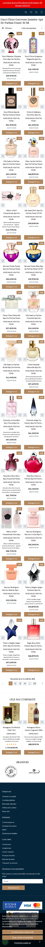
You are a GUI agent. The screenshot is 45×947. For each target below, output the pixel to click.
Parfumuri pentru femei (11, 64)
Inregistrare (6, 848)
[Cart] (36, 12)
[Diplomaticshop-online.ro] (5, 12)
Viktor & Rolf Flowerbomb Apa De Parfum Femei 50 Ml (11, 211)
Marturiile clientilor (9, 804)
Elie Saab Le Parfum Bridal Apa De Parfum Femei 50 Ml (11, 366)
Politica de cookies (24, 921)
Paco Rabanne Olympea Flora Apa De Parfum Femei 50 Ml (11, 57)
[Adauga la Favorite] (20, 51)
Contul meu (6, 844)
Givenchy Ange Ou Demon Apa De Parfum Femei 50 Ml (33, 421)
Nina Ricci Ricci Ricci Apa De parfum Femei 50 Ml (11, 477)
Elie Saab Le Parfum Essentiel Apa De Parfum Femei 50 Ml (34, 316)
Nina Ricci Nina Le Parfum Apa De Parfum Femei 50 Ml (33, 477)
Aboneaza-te (13, 888)
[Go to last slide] (6, 772)
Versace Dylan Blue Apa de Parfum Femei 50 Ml (33, 267)
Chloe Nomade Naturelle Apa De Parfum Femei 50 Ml (34, 366)
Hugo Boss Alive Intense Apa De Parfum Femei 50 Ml (33, 644)
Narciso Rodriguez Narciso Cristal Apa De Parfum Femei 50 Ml (33, 533)
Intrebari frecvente (9, 826)
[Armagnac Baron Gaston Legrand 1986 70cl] (33, 713)
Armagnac (11, 734)
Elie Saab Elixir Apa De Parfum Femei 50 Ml (34, 211)
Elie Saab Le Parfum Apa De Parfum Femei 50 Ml (11, 162)
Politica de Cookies (9, 808)
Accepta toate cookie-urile (23, 932)
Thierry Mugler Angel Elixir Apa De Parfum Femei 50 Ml (11, 644)
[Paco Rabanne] (34, 776)
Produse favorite (8, 855)
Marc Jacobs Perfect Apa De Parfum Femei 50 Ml (33, 162)
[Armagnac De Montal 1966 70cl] (11, 713)
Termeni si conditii (9, 796)
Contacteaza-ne (8, 822)
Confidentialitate (8, 800)
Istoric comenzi (8, 852)
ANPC (4, 830)
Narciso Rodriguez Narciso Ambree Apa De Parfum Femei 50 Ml (11, 588)
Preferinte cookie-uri (22, 943)
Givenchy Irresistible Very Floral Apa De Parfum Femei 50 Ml (11, 421)
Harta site (6, 811)
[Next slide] (39, 772)
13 (34, 683)
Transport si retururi (9, 863)
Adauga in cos (11, 83)
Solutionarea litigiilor (9, 833)
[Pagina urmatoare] (42, 683)
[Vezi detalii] (3, 51)
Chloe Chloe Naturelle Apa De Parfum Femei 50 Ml (11, 316)
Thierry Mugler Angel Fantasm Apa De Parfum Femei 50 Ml (33, 588)
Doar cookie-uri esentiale (22, 937)
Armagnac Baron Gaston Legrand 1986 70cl (33, 728)
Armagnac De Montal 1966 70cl (11, 728)
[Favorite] (31, 12)
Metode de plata (8, 859)
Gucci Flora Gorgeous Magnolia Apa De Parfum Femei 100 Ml (33, 57)
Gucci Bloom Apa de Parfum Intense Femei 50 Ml (11, 113)
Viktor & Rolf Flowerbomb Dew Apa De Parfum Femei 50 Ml (11, 533)
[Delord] (11, 776)
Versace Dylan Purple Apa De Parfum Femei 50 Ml (11, 267)
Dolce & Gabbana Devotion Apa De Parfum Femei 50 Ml (34, 113)
